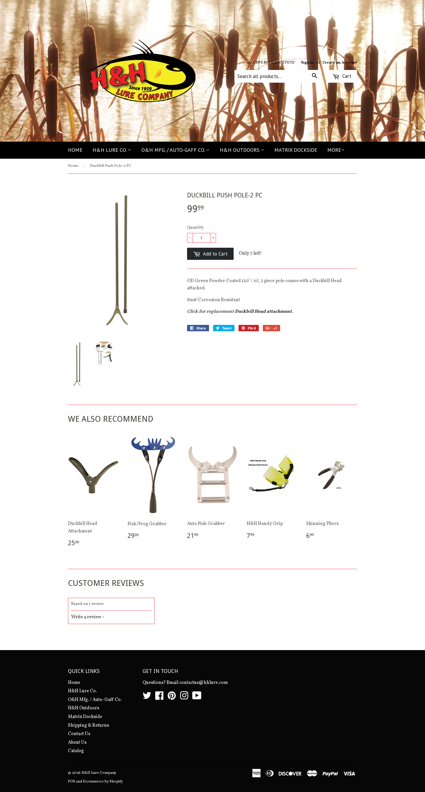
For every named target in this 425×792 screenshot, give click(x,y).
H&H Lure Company (99, 773)
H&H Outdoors (240, 150)
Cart (346, 76)
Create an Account (339, 62)
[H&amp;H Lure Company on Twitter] (147, 698)
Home (75, 150)
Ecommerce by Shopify (103, 781)
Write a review (86, 617)
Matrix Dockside (295, 150)
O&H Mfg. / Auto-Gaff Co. (173, 150)
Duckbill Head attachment (263, 311)
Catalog (76, 751)
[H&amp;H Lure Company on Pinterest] (171, 698)
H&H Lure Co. (110, 150)
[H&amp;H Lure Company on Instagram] (184, 698)
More (334, 150)
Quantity (195, 227)
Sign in (307, 62)
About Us (77, 742)
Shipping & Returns (88, 725)
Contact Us (79, 734)
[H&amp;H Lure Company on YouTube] (197, 698)
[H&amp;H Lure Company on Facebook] (159, 698)
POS (71, 781)
